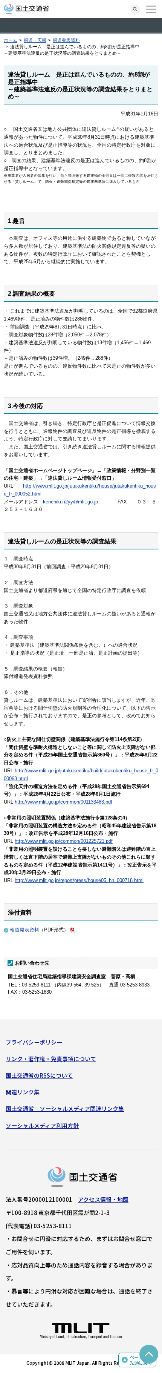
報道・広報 (35, 40)
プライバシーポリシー (34, 1042)
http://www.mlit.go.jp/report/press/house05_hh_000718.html (79, 880)
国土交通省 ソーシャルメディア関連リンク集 (65, 1108)
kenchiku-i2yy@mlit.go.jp (70, 502)
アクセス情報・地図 (103, 1199)
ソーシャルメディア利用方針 (42, 1125)
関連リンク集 (23, 1092)
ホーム (10, 40)
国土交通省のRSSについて (39, 1075)
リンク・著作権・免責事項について (51, 1059)
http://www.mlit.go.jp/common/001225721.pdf (64, 841)
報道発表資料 (66, 40)
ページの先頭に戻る (141, 1360)
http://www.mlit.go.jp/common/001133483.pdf (63, 802)
